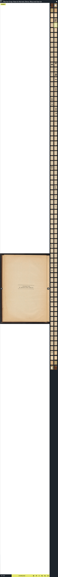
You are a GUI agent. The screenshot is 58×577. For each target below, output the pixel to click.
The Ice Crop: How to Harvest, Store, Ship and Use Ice (22, 1)
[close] (56, 1)
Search (3, 4)
